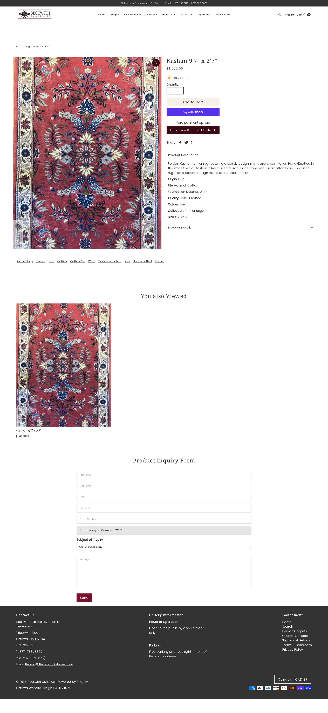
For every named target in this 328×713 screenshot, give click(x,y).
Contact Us (186, 14)
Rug (28, 46)
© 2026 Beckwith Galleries (35, 682)
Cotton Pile (77, 261)
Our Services (131, 14)
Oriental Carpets (295, 636)
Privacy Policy (292, 649)
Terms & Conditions (297, 645)
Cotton (62, 261)
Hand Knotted (142, 261)
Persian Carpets (294, 631)
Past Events (223, 14)
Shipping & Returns (296, 640)
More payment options (192, 122)
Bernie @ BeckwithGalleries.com (49, 664)
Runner (159, 261)
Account (289, 14)
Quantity (173, 84)
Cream (40, 261)
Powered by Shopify (72, 682)
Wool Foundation (109, 261)
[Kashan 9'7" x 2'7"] (63, 365)
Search (287, 626)
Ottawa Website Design (34, 688)
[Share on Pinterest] (192, 142)
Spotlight (204, 14)
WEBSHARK (63, 688)
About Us (167, 14)
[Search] (280, 14)
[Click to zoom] (156, 63)
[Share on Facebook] (180, 142)
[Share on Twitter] (186, 142)
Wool (91, 261)
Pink (51, 261)
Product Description (183, 155)
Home (101, 14)
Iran (127, 261)
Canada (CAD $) (292, 679)
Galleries (150, 14)
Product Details (180, 228)
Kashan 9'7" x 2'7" (28, 430)
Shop (114, 14)
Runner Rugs (25, 261)
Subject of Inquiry (90, 539)
